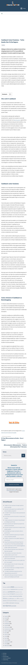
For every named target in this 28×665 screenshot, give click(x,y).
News (5, 632)
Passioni (6, 634)
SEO (18, 598)
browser (21, 587)
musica (20, 596)
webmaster (12, 603)
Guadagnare (7, 623)
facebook (13, 589)
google (6, 591)
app (12, 587)
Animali (6, 618)
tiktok (22, 600)
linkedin (11, 596)
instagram (12, 594)
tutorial (4, 603)
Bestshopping (16, 120)
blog (19, 587)
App (5, 619)
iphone (4, 596)
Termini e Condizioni (7, 658)
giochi (4, 591)
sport (20, 600)
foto (16, 589)
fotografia (19, 589)
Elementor (8, 589)
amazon (5, 587)
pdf (10, 598)
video (7, 603)
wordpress (7, 605)
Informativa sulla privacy (12, 490)
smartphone (21, 598)
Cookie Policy (5, 659)
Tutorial (6, 640)
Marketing (6, 630)
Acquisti (6, 616)
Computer (6, 621)
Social (5, 636)
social (4, 600)
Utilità (3, 45)
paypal (8, 598)
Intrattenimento (7, 629)
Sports (5, 638)
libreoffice (7, 596)
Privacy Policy (5, 656)
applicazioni (16, 587)
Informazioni (7, 627)
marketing (15, 596)
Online (5, 598)
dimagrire (4, 589)
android (9, 587)
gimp (22, 589)
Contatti (4, 654)
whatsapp (17, 603)
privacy (15, 598)
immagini (8, 594)
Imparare (6, 625)
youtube (13, 606)
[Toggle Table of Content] (9, 94)
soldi (18, 600)
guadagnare (11, 591)
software (14, 600)
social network (9, 600)
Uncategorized (7, 641)
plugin (12, 598)
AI (3, 587)
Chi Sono (4, 653)
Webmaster (6, 645)
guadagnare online (18, 591)
